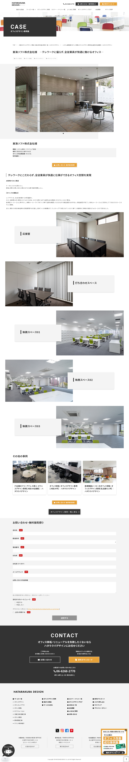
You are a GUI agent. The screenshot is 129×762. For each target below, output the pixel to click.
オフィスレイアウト (51, 58)
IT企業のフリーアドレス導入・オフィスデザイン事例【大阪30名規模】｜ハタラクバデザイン (28, 488)
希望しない (20, 605)
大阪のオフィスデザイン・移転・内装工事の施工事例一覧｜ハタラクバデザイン (39, 45)
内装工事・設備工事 (20, 714)
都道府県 (16, 538)
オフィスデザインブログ (85, 9)
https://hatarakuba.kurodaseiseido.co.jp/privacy (43, 609)
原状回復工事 (18, 720)
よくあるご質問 (71, 9)
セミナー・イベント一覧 (58, 9)
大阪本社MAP (30, 746)
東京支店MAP (64, 746)
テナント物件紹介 (19, 723)
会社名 (15, 530)
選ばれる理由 (20, 9)
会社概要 (97, 9)
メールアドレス (18, 572)
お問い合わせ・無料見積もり (88, 4)
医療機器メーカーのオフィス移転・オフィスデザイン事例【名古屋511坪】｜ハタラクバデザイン (99, 488)
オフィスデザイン (40, 58)
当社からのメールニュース (21, 599)
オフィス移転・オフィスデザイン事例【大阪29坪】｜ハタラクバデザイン (63, 487)
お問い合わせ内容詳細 (20, 580)
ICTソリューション (19, 711)
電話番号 (16, 547)
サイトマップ (98, 705)
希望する (19, 602)
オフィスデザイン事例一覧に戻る (63, 512)
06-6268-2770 (69, 4)
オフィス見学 (109, 9)
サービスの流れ (48, 705)
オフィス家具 (18, 58)
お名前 (15, 555)
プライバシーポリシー (100, 708)
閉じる (6, 759)
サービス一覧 (30, 9)
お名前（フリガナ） (19, 564)
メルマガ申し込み (99, 702)
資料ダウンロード (109, 4)
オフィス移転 (28, 58)
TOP (14, 45)
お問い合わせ (46, 659)
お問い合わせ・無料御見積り (65, 165)
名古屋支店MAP (99, 746)
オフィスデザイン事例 (43, 9)
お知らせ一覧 (73, 705)
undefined (12, 99)
